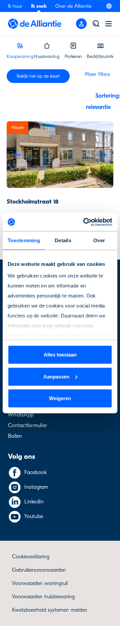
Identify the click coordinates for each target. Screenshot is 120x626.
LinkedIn (34, 502)
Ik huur (15, 6)
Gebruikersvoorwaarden (39, 570)
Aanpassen (56, 376)
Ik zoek (39, 6)
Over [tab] (99, 240)
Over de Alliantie (73, 6)
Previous (17, 154)
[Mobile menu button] (81, 23)
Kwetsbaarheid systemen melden (49, 610)
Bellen (15, 436)
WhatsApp (21, 415)
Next (102, 154)
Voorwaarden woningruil (40, 583)
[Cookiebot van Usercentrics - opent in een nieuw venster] (84, 222)
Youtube (33, 516)
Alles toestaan (60, 354)
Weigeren (60, 398)
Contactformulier (27, 425)
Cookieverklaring (30, 557)
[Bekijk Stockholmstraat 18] (60, 154)
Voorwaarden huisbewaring (43, 597)
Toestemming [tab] (24, 240)
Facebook (35, 472)
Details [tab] (63, 240)
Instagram (36, 487)
